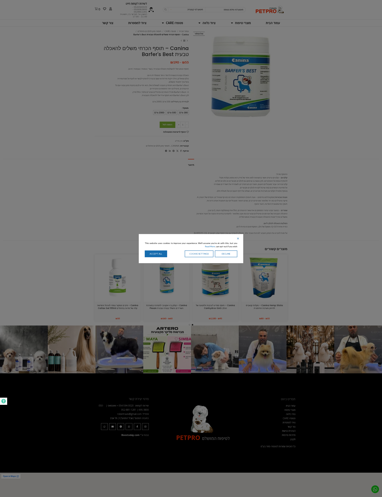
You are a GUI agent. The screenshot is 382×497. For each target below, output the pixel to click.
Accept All (156, 253)
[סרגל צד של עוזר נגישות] (3, 401)
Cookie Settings (199, 253)
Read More (210, 246)
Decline (226, 253)
